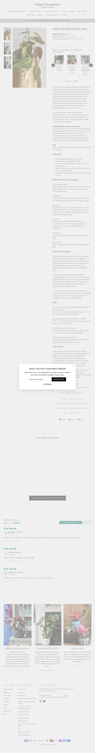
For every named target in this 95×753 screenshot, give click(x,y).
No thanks (47, 384)
